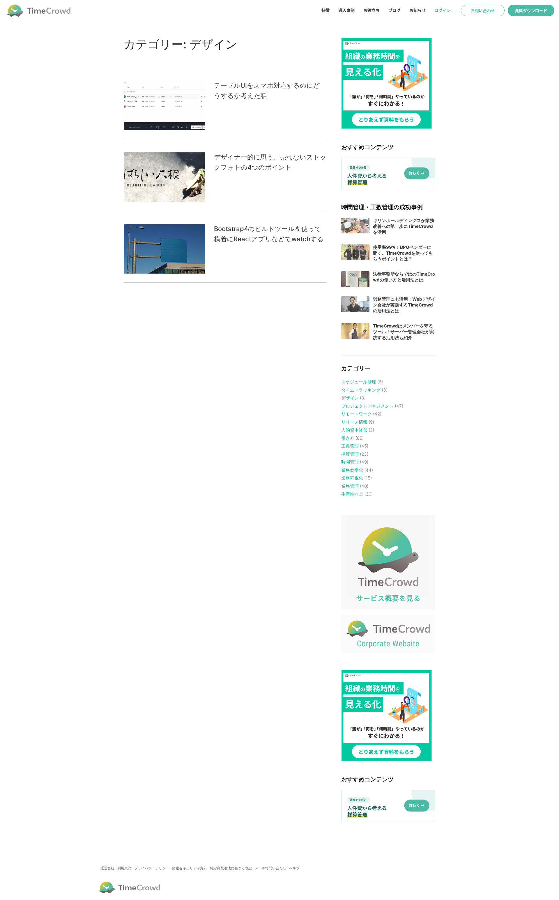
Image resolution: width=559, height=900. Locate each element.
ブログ (394, 10)
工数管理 (350, 446)
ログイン (442, 10)
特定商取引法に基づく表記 (231, 868)
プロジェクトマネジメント (367, 406)
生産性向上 (352, 494)
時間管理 (350, 462)
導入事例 (346, 10)
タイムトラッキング (361, 390)
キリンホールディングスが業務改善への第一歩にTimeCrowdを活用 (403, 226)
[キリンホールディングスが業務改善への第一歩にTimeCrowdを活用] (355, 226)
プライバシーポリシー (151, 868)
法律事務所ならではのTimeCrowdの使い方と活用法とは (404, 277)
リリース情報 (354, 422)
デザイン (350, 398)
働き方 (347, 438)
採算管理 (350, 454)
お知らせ (417, 10)
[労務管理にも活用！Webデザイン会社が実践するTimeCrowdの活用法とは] (355, 304)
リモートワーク (356, 414)
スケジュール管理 (358, 382)
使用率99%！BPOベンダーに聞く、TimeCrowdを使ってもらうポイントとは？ (403, 253)
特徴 (325, 10)
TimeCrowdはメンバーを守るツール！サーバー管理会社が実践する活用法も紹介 (403, 331)
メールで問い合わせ (270, 868)
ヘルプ (294, 868)
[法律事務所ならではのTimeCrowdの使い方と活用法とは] (355, 279)
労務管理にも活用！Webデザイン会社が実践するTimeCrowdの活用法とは (404, 304)
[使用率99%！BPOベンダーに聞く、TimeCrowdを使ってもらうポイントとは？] (355, 252)
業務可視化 (352, 478)
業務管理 (350, 486)
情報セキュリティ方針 (189, 868)
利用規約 (124, 868)
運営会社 (107, 868)
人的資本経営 (354, 430)
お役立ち (371, 10)
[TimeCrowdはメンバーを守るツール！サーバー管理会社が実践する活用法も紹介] (355, 331)
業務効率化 (352, 470)
